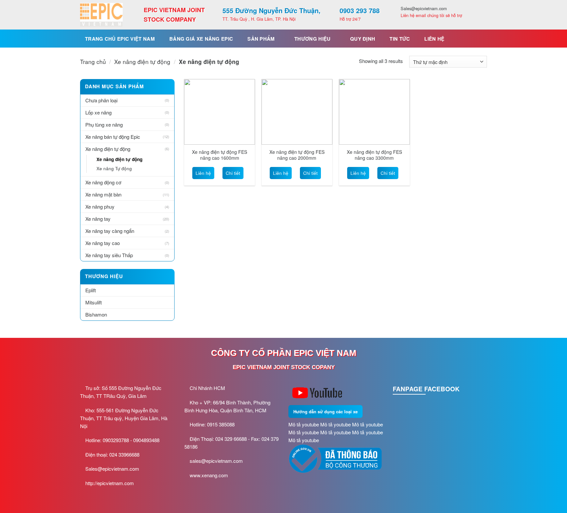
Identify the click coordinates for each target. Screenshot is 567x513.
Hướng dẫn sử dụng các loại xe (325, 411)
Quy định (362, 38)
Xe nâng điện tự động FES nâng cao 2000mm (297, 155)
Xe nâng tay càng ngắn (109, 230)
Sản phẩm (261, 38)
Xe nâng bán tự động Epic (112, 136)
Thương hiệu (312, 38)
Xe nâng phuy (100, 206)
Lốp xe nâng (98, 112)
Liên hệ (434, 38)
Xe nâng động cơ (103, 182)
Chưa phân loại (101, 100)
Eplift (90, 290)
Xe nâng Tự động (114, 168)
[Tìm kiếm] (479, 39)
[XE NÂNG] (101, 15)
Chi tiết (233, 173)
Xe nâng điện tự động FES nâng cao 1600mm (219, 155)
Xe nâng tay (98, 218)
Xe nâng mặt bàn (103, 194)
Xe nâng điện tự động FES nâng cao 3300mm (374, 155)
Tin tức (399, 38)
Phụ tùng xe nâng (104, 124)
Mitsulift (93, 302)
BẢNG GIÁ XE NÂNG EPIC (201, 38)
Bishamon (96, 314)
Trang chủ (93, 61)
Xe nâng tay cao (102, 242)
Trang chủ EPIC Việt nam (120, 38)
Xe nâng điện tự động (142, 61)
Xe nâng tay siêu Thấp (109, 255)
